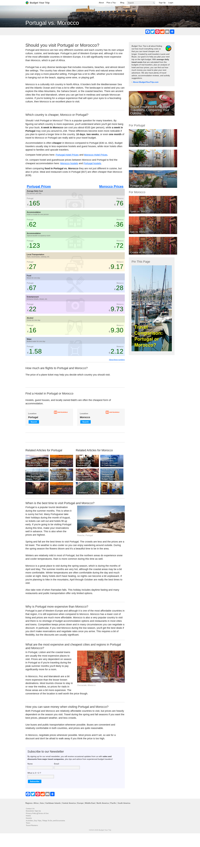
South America (124, 803)
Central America (69, 803)
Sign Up (162, 3)
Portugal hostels (92, 163)
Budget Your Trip (40, 2)
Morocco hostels (69, 163)
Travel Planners (32, 825)
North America (103, 803)
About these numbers (117, 360)
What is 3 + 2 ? (34, 773)
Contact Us (30, 808)
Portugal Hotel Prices (67, 154)
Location (32, 413)
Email (56, 764)
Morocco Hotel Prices (95, 154)
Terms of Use (43, 813)
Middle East (90, 803)
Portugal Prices (39, 186)
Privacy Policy (31, 813)
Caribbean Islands (53, 803)
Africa (35, 803)
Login (170, 3)
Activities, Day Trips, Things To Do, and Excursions (45, 820)
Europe (80, 803)
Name (30, 764)
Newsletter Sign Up (33, 811)
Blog (122, 3)
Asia (42, 803)
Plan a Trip (111, 3)
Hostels (29, 818)
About (101, 3)
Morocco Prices (111, 186)
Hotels (28, 816)
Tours (28, 823)
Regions (28, 803)
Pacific (113, 803)
